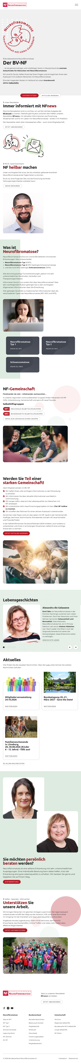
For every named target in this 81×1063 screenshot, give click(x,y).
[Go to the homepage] (17, 993)
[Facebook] (4, 1008)
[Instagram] (8, 1008)
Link (48, 665)
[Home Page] (15, 4)
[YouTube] (12, 1008)
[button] (76, 4)
